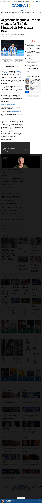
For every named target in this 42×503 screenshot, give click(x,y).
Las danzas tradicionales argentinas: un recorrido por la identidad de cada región (33, 61)
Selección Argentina (28, 12)
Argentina (18, 7)
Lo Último (13, 7)
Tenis (36, 12)
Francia (19, 71)
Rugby (23, 12)
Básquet (39, 12)
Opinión (11, 1)
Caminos (7, 1)
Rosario (27, 7)
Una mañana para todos (32, 51)
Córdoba (23, 7)
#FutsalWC (3, 104)
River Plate (19, 12)
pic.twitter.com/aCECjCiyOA (16, 111)
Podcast (29, 95)
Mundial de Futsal (6, 72)
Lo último (33, 41)
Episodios (31, 83)
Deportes (3, 1)
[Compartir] (18, 66)
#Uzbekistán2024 (11, 104)
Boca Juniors (14, 12)
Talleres (2, 12)
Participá (37, 1)
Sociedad (30, 58)
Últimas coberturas (21, 1)
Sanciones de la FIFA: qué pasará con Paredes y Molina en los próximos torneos (33, 54)
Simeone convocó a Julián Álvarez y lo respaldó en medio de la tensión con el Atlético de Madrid (33, 47)
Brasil (19, 74)
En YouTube (32, 1)
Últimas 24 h (27, 1)
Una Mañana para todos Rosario (33, 65)
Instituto (10, 12)
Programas (15, 1)
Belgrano (6, 12)
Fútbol (33, 12)
